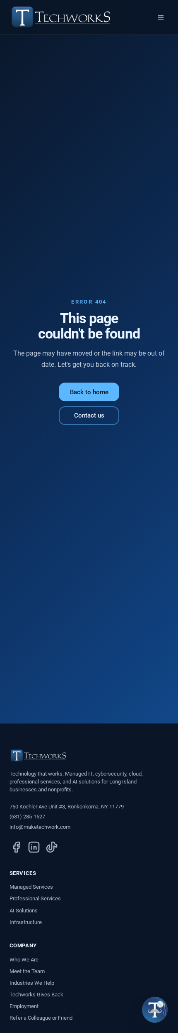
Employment (24, 1006)
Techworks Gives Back (36, 994)
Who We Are (24, 959)
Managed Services (31, 887)
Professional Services (35, 898)
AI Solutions (24, 910)
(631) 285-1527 (27, 816)
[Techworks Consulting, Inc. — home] (61, 17)
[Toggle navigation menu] (161, 17)
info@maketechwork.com (40, 827)
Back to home (89, 392)
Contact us (89, 415)
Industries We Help (32, 983)
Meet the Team (27, 971)
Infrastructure (26, 922)
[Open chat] (155, 1010)
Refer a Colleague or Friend (41, 1018)
